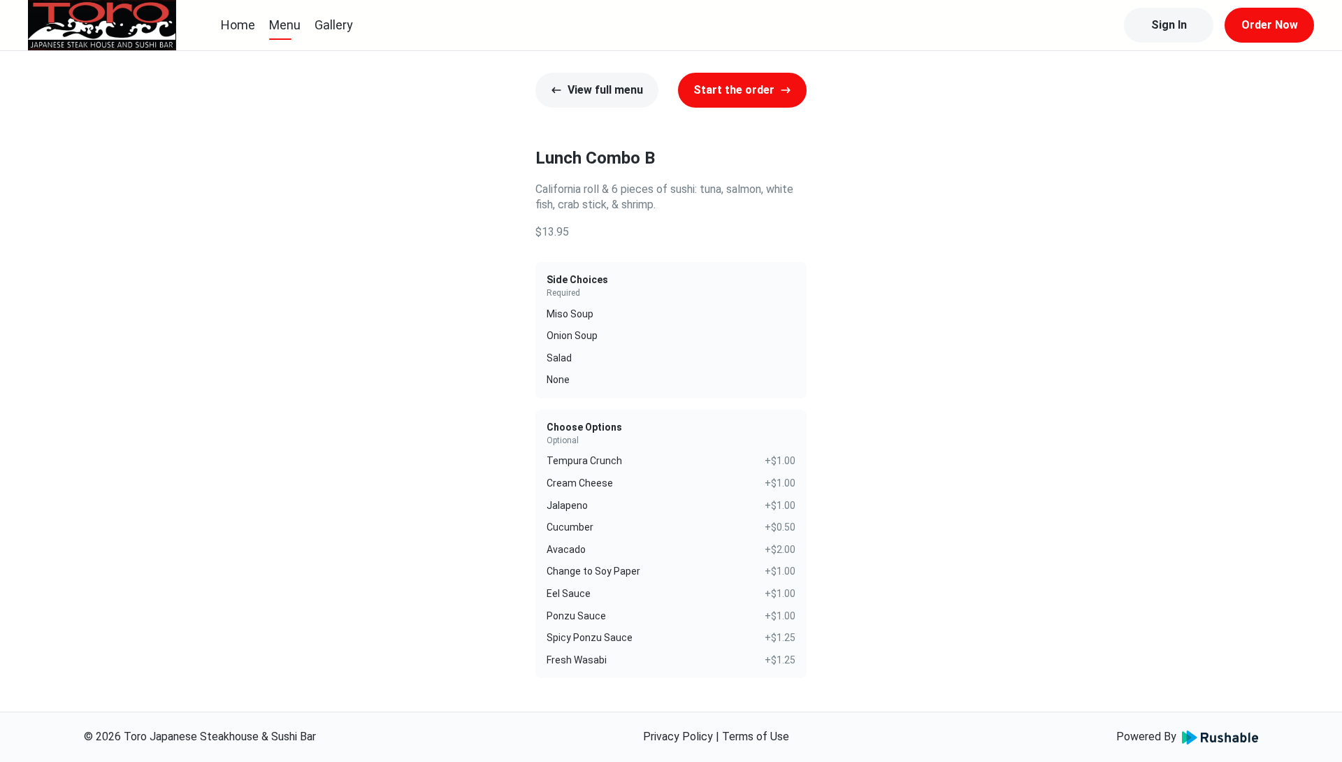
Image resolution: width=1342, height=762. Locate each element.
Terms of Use (755, 736)
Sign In (1169, 24)
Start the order (733, 89)
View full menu (605, 89)
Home (238, 24)
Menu (285, 24)
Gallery (334, 24)
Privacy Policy (678, 736)
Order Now (1269, 24)
